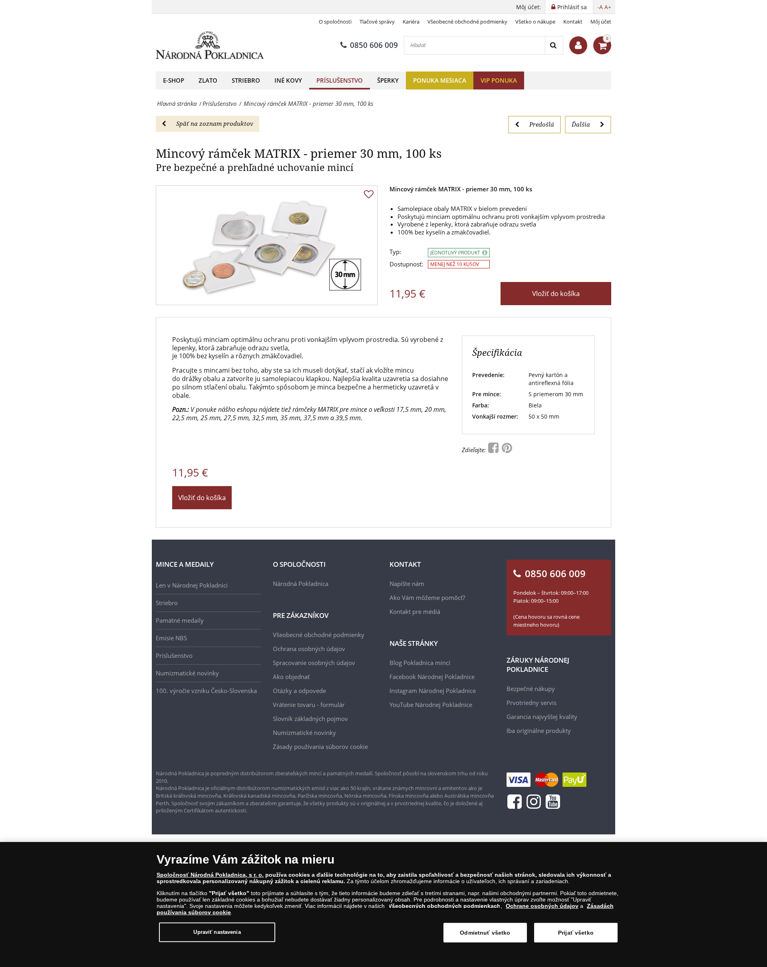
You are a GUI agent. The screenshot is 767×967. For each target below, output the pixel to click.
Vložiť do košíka (556, 293)
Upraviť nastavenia (216, 932)
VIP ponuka (499, 80)
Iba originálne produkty (539, 731)
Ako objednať (291, 677)
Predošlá (541, 124)
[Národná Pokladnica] (210, 45)
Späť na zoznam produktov (214, 123)
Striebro (246, 80)
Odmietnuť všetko (485, 932)
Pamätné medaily (180, 620)
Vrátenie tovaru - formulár (309, 705)
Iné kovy (288, 80)
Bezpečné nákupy (531, 689)
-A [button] (600, 7)
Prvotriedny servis (531, 703)
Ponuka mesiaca (439, 80)
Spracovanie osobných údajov (314, 663)
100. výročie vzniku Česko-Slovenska (206, 691)
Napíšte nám (406, 584)
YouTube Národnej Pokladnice (430, 705)
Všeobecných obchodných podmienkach (444, 906)
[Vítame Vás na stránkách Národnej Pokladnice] (578, 45)
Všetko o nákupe (535, 21)
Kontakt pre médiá (414, 612)
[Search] (554, 45)
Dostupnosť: (406, 264)
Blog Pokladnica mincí (419, 663)
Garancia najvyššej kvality (542, 717)
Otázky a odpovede (299, 691)
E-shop (173, 80)
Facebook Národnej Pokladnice (432, 677)
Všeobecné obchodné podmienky (467, 21)
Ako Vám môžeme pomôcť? (427, 598)
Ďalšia (581, 124)
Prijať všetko (576, 932)
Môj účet (600, 21)
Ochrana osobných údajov (309, 649)
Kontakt (572, 21)
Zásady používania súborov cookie (320, 747)
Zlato (208, 80)
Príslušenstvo (339, 80)
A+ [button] (607, 7)
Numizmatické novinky (187, 673)
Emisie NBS (171, 638)
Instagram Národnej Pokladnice (432, 691)
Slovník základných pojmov (310, 719)
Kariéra (411, 21)
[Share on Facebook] (494, 450)
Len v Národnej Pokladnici (192, 585)
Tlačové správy (377, 21)
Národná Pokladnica (300, 584)
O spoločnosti (335, 21)
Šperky (388, 80)
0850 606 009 (374, 45)
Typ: (395, 252)
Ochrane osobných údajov (542, 906)
